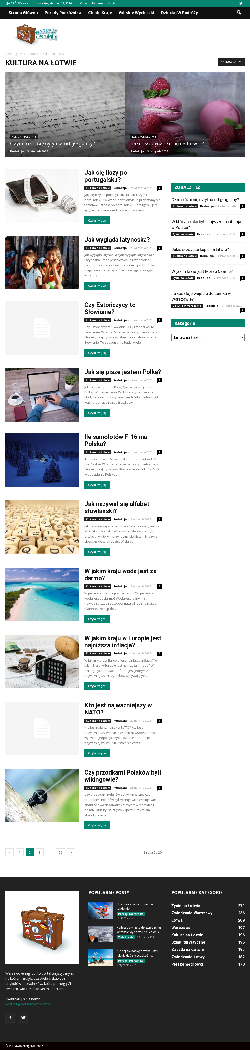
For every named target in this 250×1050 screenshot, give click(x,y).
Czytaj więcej (97, 220)
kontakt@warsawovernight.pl (28, 1004)
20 (60, 852)
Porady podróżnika (63, 12)
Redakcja (17, 151)
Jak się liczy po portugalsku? (105, 176)
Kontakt (113, 3)
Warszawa (180, 927)
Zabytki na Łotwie (187, 949)
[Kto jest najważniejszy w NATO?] (42, 728)
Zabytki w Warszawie (187, 305)
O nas (83, 3)
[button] (239, 13)
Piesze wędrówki (187, 964)
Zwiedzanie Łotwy (188, 957)
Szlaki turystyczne (188, 942)
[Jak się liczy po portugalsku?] (42, 195)
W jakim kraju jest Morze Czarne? (202, 271)
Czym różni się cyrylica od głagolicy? (205, 199)
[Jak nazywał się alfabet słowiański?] (42, 527)
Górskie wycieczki (136, 12)
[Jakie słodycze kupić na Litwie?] (185, 115)
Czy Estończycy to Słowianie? (109, 308)
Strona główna (23, 12)
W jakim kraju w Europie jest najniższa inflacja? (122, 642)
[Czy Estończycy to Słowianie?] (42, 328)
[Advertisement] (156, 35)
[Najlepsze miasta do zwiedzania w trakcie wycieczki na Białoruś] (100, 934)
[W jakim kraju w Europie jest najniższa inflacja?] (42, 661)
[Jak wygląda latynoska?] (42, 262)
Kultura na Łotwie (24, 136)
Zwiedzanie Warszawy (191, 913)
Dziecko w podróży (179, 12)
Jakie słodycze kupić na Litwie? (200, 249)
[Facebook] (233, 3)
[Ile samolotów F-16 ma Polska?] (42, 460)
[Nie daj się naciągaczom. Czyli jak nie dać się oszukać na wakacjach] (100, 957)
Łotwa (177, 920)
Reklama (97, 3)
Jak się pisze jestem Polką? (122, 372)
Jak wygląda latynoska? (117, 239)
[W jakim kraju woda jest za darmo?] (42, 594)
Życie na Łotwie (183, 234)
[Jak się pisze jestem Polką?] (42, 395)
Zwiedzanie (126, 937)
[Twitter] (241, 3)
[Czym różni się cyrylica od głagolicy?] (65, 119)
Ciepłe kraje (100, 12)
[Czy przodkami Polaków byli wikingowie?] (42, 795)
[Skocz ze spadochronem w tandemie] (100, 910)
